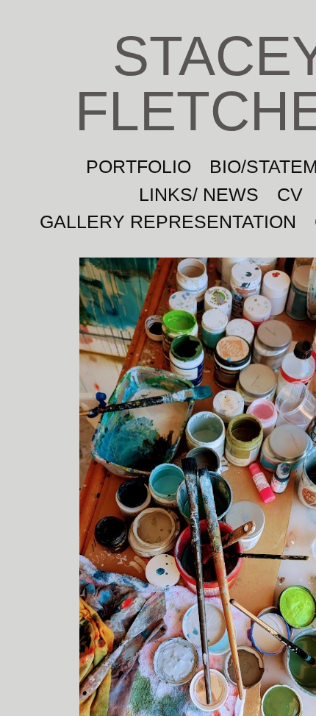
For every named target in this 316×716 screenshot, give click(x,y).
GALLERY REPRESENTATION (168, 221)
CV (290, 194)
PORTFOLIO (138, 166)
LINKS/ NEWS (199, 194)
